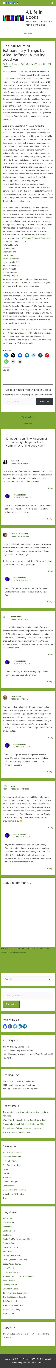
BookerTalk (7, 1227)
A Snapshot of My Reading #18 (16, 1132)
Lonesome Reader (11, 1272)
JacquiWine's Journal (12, 1264)
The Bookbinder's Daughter (15, 1297)
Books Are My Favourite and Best (17, 1239)
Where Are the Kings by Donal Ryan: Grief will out (24, 1120)
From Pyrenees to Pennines (15, 1260)
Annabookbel (8, 1222)
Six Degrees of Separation (14, 1190)
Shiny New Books (10, 1289)
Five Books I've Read (12, 1165)
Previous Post (28, 417)
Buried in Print (9, 1243)
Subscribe (45, 401)
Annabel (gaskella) (19, 534)
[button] (52, 3)
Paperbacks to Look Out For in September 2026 (24, 1124)
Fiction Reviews (28, 64)
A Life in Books (34, 14)
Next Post (28, 424)
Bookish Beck (9, 1231)
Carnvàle (17, 283)
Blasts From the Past (12, 1152)
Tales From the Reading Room (16, 1293)
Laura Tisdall (8, 1268)
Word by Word (9, 1313)
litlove (14, 786)
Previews (7, 1177)
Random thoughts (10, 1182)
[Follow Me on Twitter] (10, 3)
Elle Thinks (7, 1251)
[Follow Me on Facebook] (7, 3)
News (5, 1169)
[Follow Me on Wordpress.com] (17, 3)
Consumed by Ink (10, 1247)
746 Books (7, 1218)
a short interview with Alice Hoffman (19, 333)
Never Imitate (9, 1280)
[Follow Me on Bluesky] (4, 3)
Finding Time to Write (12, 1256)
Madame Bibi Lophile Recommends (18, 1276)
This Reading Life (10, 1301)
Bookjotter (7, 1235)
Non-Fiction (8, 1173)
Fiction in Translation (12, 1157)
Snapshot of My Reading (13, 1194)
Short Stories (8, 1186)
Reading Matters (10, 1285)
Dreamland (7, 252)
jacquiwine (16, 697)
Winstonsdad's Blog (11, 1309)
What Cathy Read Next (13, 1305)
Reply (50, 488)
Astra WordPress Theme (33, 1362)
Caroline (15, 461)
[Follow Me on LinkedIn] (14, 3)
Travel (5, 1198)
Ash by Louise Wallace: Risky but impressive (22, 1128)
